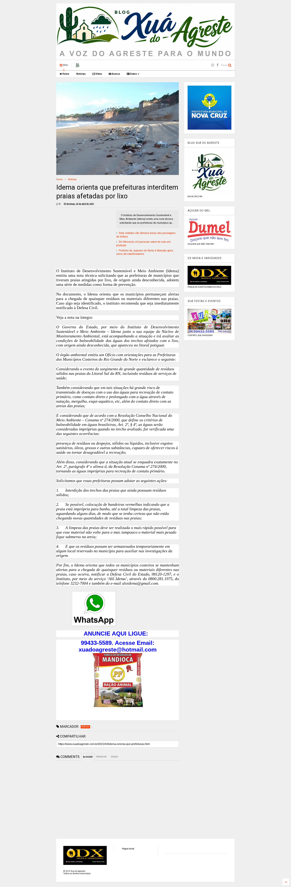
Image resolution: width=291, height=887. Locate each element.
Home (65, 73)
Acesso (115, 73)
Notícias (81, 73)
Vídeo (98, 73)
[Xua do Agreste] (77, 66)
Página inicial (128, 849)
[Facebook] (217, 65)
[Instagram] (212, 65)
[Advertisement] (84, 233)
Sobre (133, 73)
